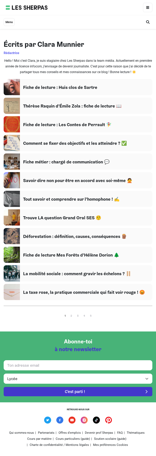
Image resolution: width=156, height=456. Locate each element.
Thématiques (136, 433)
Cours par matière (39, 439)
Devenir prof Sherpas (99, 433)
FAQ (120, 433)
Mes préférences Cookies (110, 445)
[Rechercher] (147, 22)
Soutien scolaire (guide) (110, 439)
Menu (9, 22)
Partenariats (46, 433)
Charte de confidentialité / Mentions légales (59, 445)
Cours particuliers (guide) (73, 439)
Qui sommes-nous (21, 433)
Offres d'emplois (69, 433)
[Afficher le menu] (147, 7)
